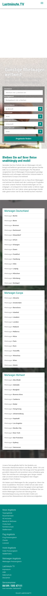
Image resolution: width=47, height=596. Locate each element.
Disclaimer (6, 578)
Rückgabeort (9, 96)
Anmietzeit (8, 113)
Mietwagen (10, 216)
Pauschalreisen (8, 516)
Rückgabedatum (10, 120)
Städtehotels (7, 554)
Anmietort (8, 89)
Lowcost (5, 543)
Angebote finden (23, 138)
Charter (5, 540)
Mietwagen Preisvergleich (12, 561)
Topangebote (7, 513)
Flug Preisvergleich (9, 537)
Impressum (6, 569)
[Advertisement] (23, 33)
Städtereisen (7, 529)
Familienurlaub (7, 527)
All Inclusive (6, 518)
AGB (4, 572)
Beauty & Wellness (9, 521)
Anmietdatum (9, 105)
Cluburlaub (6, 524)
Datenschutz (6, 575)
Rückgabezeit (9, 128)
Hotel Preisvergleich (9, 551)
